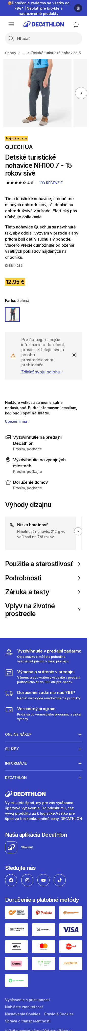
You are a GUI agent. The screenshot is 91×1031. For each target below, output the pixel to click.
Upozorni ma (16, 421)
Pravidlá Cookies (59, 1014)
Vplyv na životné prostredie (30, 610)
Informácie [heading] (16, 763)
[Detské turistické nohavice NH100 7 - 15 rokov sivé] (37, 93)
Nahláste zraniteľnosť (24, 1007)
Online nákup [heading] (18, 734)
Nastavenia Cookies (22, 1014)
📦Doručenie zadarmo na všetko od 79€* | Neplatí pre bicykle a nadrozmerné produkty (39, 8)
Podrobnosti (23, 578)
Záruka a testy (27, 592)
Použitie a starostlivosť (39, 564)
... (23, 53)
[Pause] (78, 8)
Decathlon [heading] (16, 777)
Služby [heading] (12, 749)
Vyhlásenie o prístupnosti (27, 1000)
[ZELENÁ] (12, 314)
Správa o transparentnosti (28, 1021)
